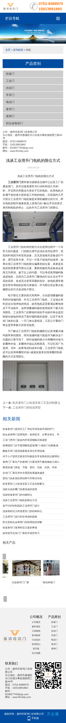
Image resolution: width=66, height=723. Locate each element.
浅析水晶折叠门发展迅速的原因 (20, 489)
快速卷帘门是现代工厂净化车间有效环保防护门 (28, 429)
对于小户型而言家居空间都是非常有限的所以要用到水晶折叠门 (33, 456)
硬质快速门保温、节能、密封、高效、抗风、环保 (30, 467)
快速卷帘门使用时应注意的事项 (20, 527)
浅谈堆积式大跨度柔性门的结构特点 (22, 511)
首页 (7, 49)
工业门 (10, 80)
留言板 (36, 648)
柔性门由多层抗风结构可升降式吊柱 (22, 478)
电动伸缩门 (49, 582)
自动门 (10, 87)
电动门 (10, 102)
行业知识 (36, 640)
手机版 (35, 718)
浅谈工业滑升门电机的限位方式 (20, 500)
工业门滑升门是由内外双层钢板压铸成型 (25, 440)
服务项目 (36, 626)
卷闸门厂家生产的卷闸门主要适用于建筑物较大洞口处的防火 (33, 461)
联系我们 (36, 644)
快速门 (10, 73)
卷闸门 (10, 116)
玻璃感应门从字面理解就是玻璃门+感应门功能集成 (30, 445)
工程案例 (36, 631)
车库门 (10, 94)
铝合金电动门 (14, 123)
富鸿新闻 (18, 49)
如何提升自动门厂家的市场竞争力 (21, 533)
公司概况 (36, 622)
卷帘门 (10, 109)
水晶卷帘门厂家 (20, 582)
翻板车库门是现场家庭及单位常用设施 (24, 450)
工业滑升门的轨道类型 (26, 407)
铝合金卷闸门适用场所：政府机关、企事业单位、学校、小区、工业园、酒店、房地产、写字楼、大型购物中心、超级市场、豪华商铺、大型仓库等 (33, 434)
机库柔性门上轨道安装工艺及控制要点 (36, 402)
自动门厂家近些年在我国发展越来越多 (24, 472)
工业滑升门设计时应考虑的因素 (20, 516)
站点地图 (36, 653)
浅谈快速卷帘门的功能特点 (17, 494)
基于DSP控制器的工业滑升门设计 (21, 505)
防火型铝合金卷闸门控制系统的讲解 (22, 522)
